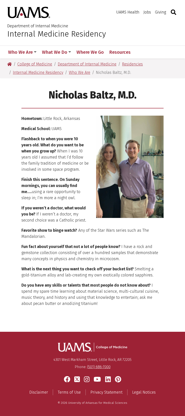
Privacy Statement (106, 392)
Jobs (147, 12)
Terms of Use (69, 392)
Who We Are (20, 52)
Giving (160, 12)
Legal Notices (144, 392)
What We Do (54, 52)
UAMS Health (127, 12)
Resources (120, 52)
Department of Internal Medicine (37, 25)
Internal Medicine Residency (56, 34)
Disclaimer (38, 392)
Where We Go (90, 52)
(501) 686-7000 (99, 367)
